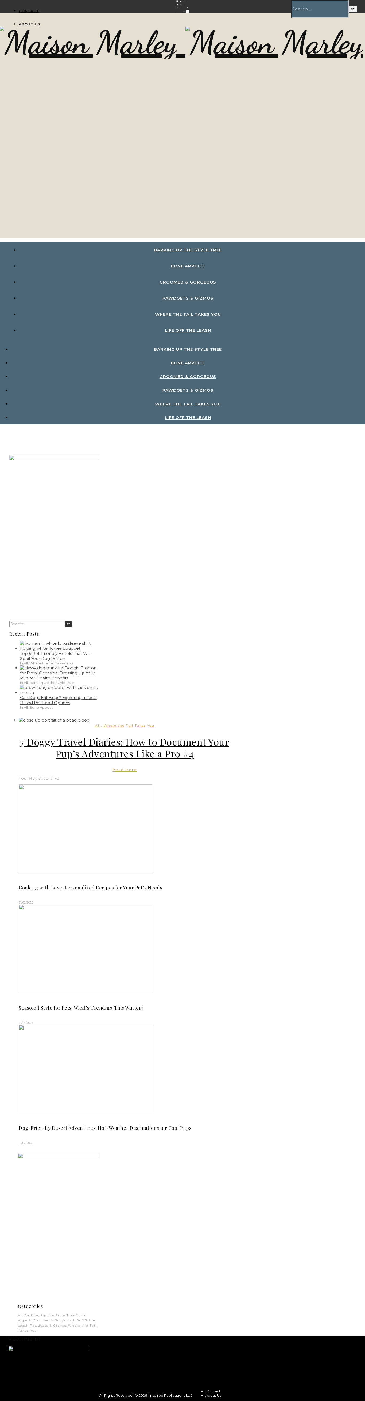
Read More (124, 770)
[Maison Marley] (92, 42)
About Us (29, 24)
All (98, 725)
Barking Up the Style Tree (188, 249)
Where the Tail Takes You (188, 314)
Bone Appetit (188, 266)
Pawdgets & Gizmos (187, 298)
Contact (29, 11)
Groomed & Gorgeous (188, 282)
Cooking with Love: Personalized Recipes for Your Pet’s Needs (90, 887)
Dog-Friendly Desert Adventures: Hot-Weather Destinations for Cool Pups (105, 1128)
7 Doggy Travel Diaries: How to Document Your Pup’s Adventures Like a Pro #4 (124, 747)
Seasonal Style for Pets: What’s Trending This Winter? (81, 1008)
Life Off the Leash (188, 330)
